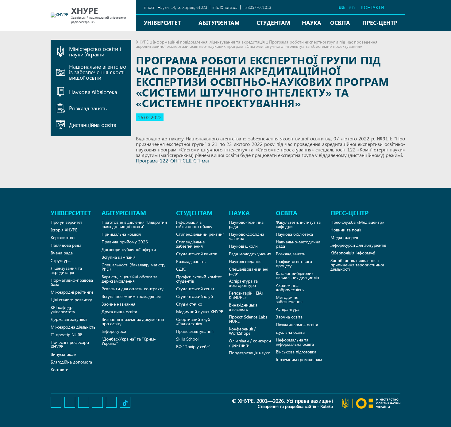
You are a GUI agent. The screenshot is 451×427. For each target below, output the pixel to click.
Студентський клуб (194, 296)
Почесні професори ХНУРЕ (70, 344)
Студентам (273, 22)
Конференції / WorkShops (242, 331)
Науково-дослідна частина (246, 236)
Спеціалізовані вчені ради (248, 271)
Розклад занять (191, 261)
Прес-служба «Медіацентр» (357, 222)
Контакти (372, 7)
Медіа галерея (344, 237)
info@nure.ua (224, 7)
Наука (311, 22)
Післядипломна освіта (297, 324)
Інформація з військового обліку (194, 224)
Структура (61, 260)
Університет (162, 22)
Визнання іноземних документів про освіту (133, 321)
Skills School (187, 339)
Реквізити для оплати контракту (133, 289)
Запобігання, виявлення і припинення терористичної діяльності (357, 264)
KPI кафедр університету (63, 309)
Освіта (340, 22)
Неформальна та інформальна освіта (295, 342)
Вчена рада (62, 253)
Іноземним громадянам (299, 359)
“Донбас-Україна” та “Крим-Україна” (129, 341)
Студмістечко (189, 304)
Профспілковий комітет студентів (199, 279)
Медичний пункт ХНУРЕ (199, 312)
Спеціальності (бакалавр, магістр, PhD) (133, 267)
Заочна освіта (289, 317)
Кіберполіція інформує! (352, 253)
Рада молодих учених (250, 254)
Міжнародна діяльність (73, 327)
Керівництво (63, 237)
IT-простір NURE (66, 334)
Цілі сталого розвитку (71, 300)
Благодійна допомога (71, 362)
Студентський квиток (196, 254)
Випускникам (63, 354)
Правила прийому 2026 (125, 242)
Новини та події (345, 230)
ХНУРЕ (142, 42)
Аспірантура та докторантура (243, 283)
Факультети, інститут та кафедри (298, 224)
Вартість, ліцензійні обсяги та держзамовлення (129, 279)
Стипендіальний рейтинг (200, 234)
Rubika (326, 406)
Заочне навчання (118, 304)
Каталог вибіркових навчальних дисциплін (297, 275)
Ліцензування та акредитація (66, 270)
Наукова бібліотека (294, 234)
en (352, 7)
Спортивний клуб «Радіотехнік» (193, 321)
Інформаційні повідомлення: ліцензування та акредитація (209, 42)
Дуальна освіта (290, 332)
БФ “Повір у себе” (193, 346)
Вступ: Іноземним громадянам (131, 296)
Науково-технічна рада (246, 224)
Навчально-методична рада (298, 244)
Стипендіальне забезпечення (190, 244)
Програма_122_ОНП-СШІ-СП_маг (173, 160)
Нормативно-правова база (72, 282)
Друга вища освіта (119, 312)
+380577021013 (257, 7)
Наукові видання (245, 261)
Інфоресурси (114, 331)
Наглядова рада (66, 245)
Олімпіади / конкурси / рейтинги (250, 343)
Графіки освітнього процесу (294, 263)
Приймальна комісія (121, 234)
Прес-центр (379, 22)
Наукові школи (243, 246)
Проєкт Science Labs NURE (248, 319)
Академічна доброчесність (290, 287)
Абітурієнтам (219, 22)
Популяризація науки (249, 353)
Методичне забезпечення (289, 299)
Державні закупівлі (69, 319)
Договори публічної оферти (129, 249)
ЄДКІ (181, 269)
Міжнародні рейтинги (72, 292)
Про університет (66, 222)
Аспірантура (287, 309)
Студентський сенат (195, 289)
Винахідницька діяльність (243, 307)
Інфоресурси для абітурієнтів (358, 245)
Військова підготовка (296, 352)
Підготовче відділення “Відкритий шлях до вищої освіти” (134, 224)
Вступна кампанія (119, 257)
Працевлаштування (195, 331)
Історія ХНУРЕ (64, 230)
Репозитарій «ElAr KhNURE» (246, 295)
